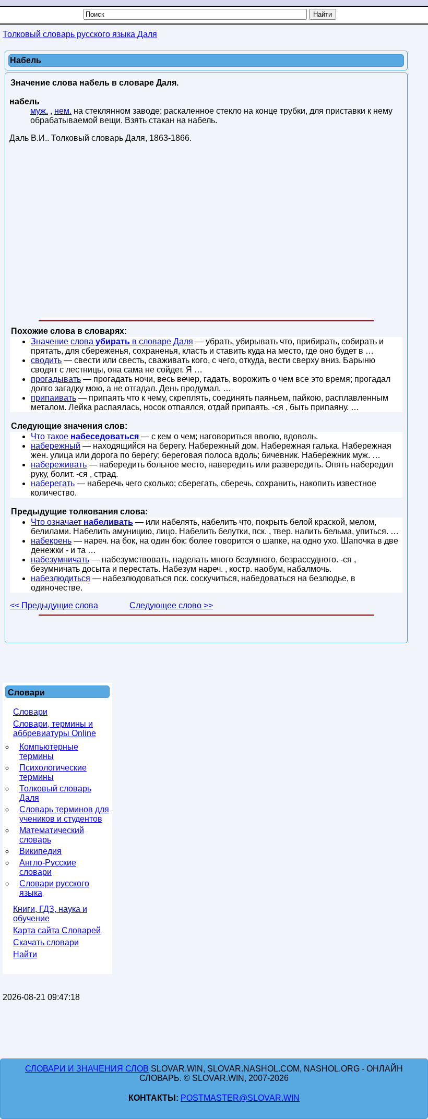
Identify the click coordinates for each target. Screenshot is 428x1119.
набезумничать (60, 559)
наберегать (53, 483)
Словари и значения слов (87, 1068)
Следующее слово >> (171, 605)
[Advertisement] (206, 234)
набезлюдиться (60, 578)
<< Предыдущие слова (54, 605)
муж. (39, 110)
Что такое (85, 436)
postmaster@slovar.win (240, 1097)
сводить (46, 360)
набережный (55, 445)
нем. (63, 110)
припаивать (53, 397)
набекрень (51, 540)
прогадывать (56, 379)
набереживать (59, 464)
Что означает (82, 522)
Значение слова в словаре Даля (112, 341)
